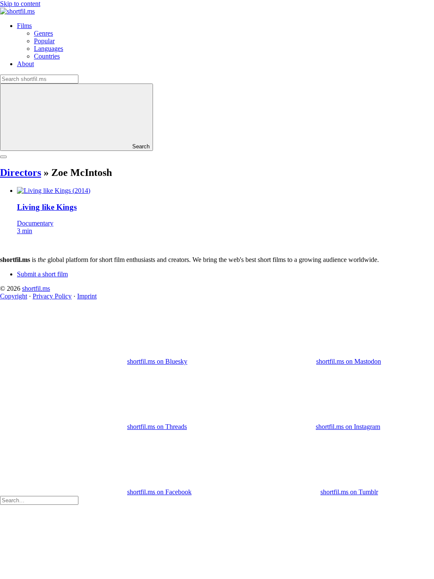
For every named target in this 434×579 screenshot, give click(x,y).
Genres (43, 33)
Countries (47, 56)
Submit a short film (42, 274)
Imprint (87, 296)
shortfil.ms (36, 288)
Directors (20, 172)
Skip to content (20, 3)
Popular (44, 41)
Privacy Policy (52, 296)
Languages (48, 48)
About (25, 63)
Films (24, 25)
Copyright (13, 296)
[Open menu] (3, 157)
